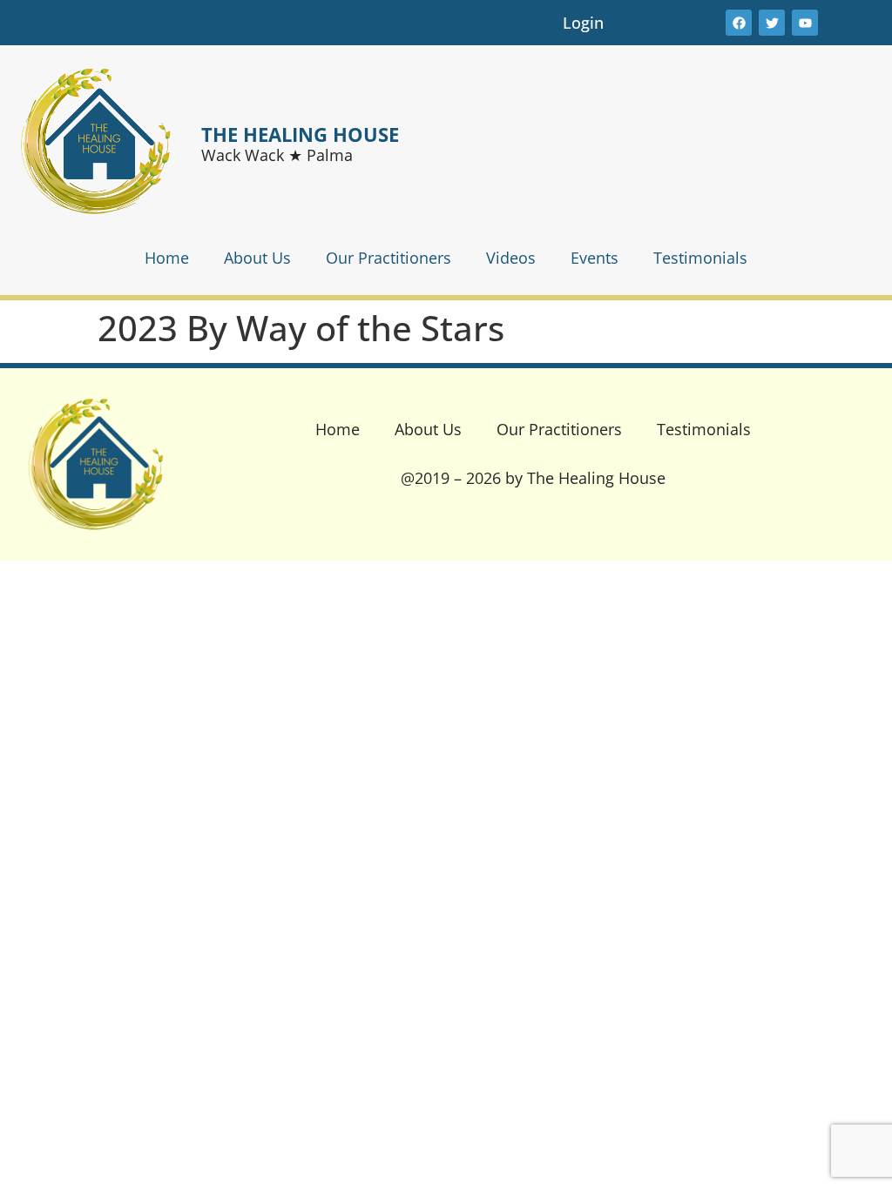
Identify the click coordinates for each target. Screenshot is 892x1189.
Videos (511, 257)
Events (594, 257)
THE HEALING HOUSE (300, 134)
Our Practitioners (388, 257)
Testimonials (700, 257)
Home (167, 257)
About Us (257, 257)
